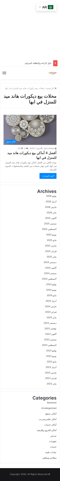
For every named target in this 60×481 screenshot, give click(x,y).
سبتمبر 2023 (50, 339)
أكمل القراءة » (48, 176)
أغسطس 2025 (49, 229)
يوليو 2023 (51, 350)
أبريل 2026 (51, 201)
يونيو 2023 (51, 356)
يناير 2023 (51, 383)
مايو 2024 (51, 295)
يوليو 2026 (51, 196)
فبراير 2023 (50, 378)
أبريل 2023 (51, 367)
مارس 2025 (50, 245)
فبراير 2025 (50, 251)
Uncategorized (48, 408)
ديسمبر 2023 (50, 323)
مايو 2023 (51, 361)
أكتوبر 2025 (50, 218)
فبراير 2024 (50, 312)
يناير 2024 (51, 317)
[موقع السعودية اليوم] (53, 73)
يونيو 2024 (51, 289)
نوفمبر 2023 (50, 328)
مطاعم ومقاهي (49, 457)
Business (51, 402)
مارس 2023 (50, 372)
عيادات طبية (50, 452)
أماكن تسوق (50, 413)
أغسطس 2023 (49, 345)
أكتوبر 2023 (50, 334)
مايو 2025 (51, 240)
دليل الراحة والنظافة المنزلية (38, 63)
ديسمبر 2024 (50, 262)
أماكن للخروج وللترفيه (46, 430)
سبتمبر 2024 (50, 273)
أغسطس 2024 (49, 278)
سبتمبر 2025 (50, 223)
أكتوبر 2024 (50, 267)
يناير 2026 (51, 212)
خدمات (53, 446)
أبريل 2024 (51, 300)
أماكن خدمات (50, 424)
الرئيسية (50, 88)
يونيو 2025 (51, 234)
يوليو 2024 (51, 284)
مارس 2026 (50, 207)
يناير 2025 (51, 256)
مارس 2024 (50, 306)
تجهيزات (52, 441)
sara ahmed (49, 148)
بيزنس (53, 435)
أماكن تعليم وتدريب (47, 419)
